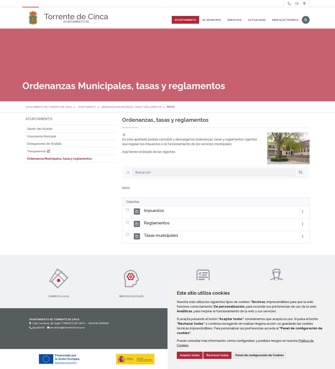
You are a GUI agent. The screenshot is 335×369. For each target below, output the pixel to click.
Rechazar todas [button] (217, 355)
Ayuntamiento (185, 19)
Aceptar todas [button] (189, 355)
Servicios (234, 19)
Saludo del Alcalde (39, 128)
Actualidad (257, 19)
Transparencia (36, 151)
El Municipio (212, 19)
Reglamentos (156, 222)
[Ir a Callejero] (304, 3)
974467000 (38, 327)
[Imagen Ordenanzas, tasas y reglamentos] (288, 148)
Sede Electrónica (285, 19)
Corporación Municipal (41, 136)
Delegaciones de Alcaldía (44, 143)
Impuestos (154, 210)
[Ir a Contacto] (297, 3)
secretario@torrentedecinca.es (67, 327)
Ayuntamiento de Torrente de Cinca (48, 107)
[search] (300, 172)
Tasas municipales (161, 235)
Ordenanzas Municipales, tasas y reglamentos (131, 107)
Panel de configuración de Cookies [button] (259, 355)
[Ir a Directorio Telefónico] (289, 3)
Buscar (306, 20)
